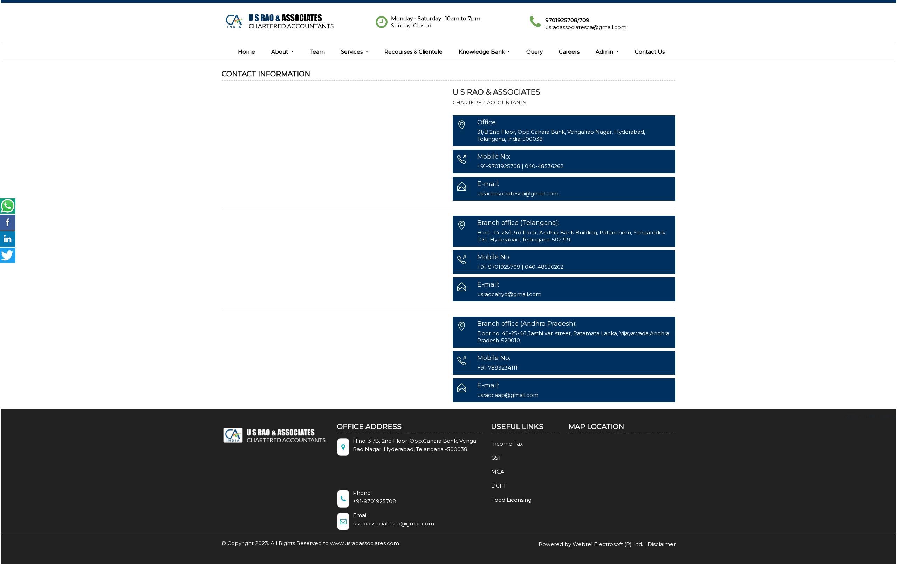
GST (496, 457)
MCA (497, 471)
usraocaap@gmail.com (508, 395)
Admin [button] (605, 51)
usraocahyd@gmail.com (509, 294)
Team (317, 51)
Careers (569, 51)
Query (534, 51)
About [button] (280, 51)
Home (246, 51)
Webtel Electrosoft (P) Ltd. (608, 544)
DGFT (498, 485)
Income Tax (507, 443)
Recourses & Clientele (413, 51)
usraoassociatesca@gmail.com (585, 27)
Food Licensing (511, 499)
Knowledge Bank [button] (482, 51)
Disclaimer (662, 544)
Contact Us (650, 51)
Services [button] (352, 51)
